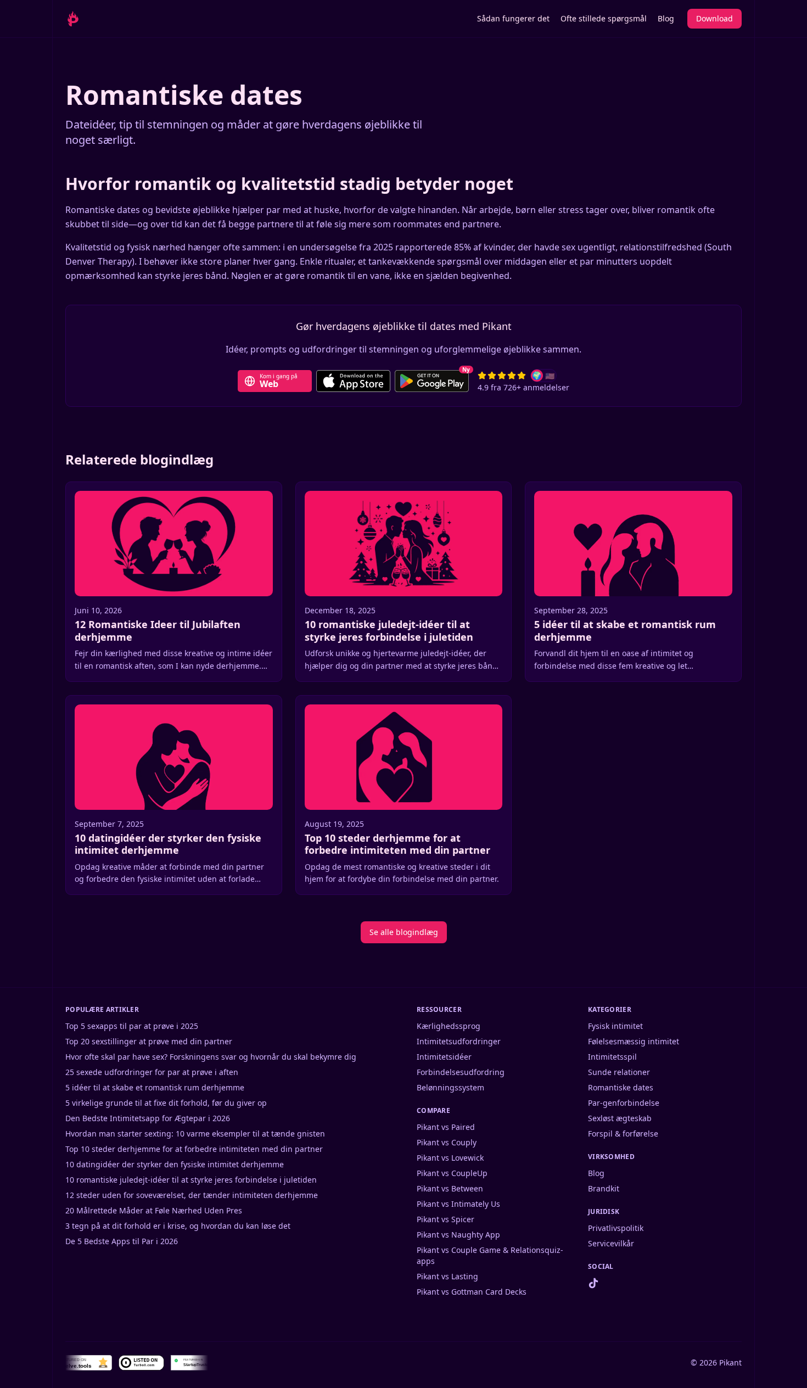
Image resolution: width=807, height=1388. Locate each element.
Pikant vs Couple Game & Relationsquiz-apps (490, 1255)
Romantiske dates (620, 1087)
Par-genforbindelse (623, 1103)
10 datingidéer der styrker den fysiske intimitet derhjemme (174, 1164)
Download (714, 18)
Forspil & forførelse (623, 1133)
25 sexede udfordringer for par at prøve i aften (151, 1072)
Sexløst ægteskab (620, 1118)
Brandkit (603, 1188)
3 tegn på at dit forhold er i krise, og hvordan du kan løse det (177, 1226)
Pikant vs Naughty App (458, 1234)
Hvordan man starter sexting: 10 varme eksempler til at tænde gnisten (195, 1133)
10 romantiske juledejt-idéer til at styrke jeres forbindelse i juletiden (191, 1179)
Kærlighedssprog (448, 1026)
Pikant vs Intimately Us (458, 1204)
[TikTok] (593, 1283)
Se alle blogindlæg (403, 932)
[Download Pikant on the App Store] (353, 381)
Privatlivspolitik (615, 1228)
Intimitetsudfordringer (459, 1041)
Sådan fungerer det (513, 18)
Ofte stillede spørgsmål (604, 18)
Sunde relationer (619, 1072)
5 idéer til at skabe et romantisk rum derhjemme (154, 1087)
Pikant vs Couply (447, 1142)
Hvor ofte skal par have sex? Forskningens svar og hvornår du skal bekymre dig (210, 1056)
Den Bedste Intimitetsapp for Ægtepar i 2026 (147, 1118)
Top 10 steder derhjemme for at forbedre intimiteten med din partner (194, 1149)
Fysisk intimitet (615, 1026)
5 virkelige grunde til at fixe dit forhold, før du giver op (166, 1103)
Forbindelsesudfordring (461, 1072)
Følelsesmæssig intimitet (633, 1041)
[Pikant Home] (89, 18)
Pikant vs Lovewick (450, 1157)
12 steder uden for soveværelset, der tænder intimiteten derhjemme (191, 1195)
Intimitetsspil (612, 1056)
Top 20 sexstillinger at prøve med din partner (148, 1041)
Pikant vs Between (450, 1188)
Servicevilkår (611, 1243)
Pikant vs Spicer (445, 1219)
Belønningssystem (450, 1087)
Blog (666, 18)
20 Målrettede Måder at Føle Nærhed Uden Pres (153, 1210)
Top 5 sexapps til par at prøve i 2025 (131, 1026)
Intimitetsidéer (444, 1056)
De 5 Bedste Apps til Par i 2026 (121, 1241)
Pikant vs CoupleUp (452, 1173)
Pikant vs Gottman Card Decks (471, 1291)
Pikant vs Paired (446, 1127)
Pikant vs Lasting (447, 1276)
